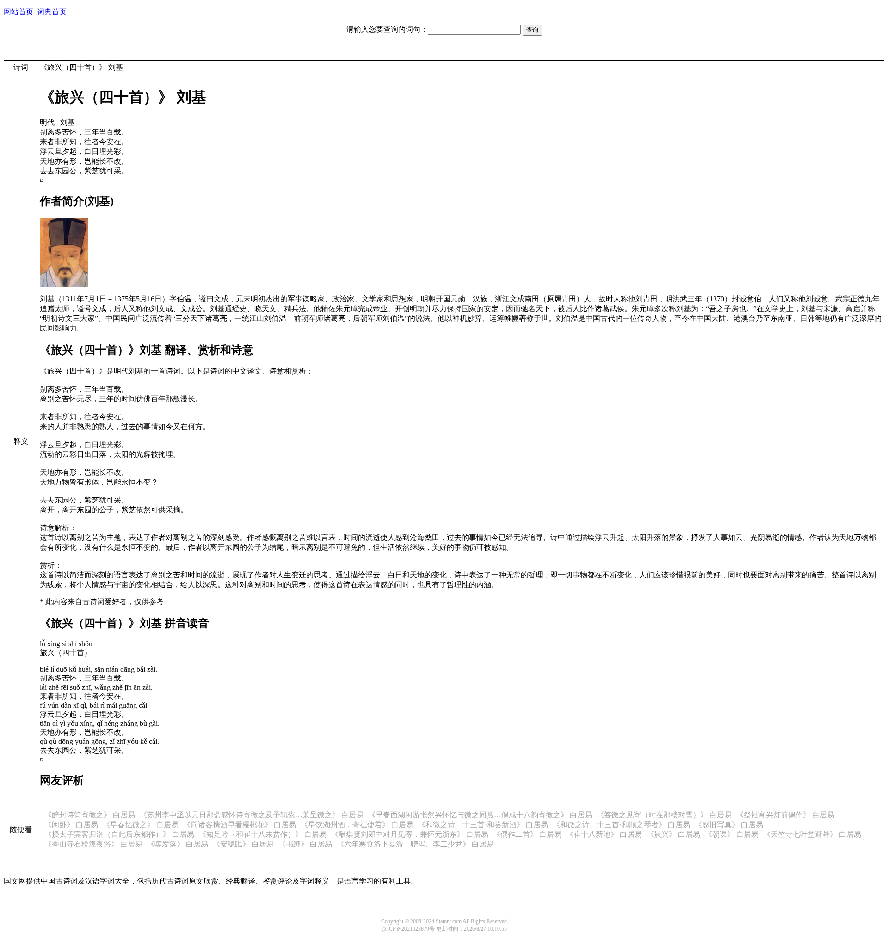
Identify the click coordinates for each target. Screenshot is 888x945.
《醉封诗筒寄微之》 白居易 (89, 815)
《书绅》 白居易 (305, 844)
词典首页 (52, 12)
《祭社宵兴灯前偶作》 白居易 (785, 815)
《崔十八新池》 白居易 (604, 834)
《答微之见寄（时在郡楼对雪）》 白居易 (664, 815)
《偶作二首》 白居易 (527, 834)
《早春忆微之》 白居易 (141, 824)
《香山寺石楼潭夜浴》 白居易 (93, 844)
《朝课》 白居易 (731, 834)
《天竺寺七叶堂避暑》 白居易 (812, 834)
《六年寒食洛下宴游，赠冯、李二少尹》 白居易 (415, 844)
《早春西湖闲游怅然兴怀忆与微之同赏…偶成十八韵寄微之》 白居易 (480, 815)
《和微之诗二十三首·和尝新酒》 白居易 (483, 824)
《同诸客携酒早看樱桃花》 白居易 (239, 824)
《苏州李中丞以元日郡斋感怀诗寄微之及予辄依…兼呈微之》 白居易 (252, 815)
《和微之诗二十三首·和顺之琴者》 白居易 (621, 824)
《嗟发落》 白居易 (177, 844)
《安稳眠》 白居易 (243, 844)
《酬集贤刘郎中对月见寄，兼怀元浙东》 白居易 (409, 834)
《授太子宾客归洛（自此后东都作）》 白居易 (119, 834)
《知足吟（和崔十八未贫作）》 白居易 (263, 834)
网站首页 (18, 12)
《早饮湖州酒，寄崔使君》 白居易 (357, 824)
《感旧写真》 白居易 (729, 824)
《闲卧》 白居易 (71, 824)
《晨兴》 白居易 (673, 834)
